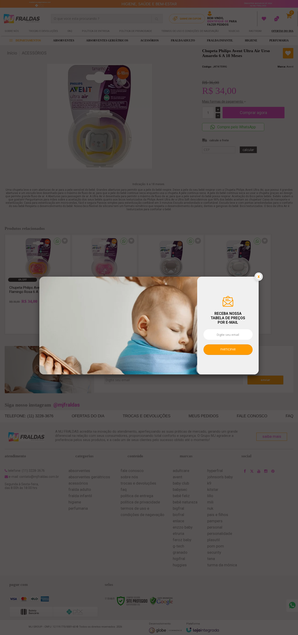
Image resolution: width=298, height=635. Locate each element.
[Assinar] (228, 349)
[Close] (258, 276)
